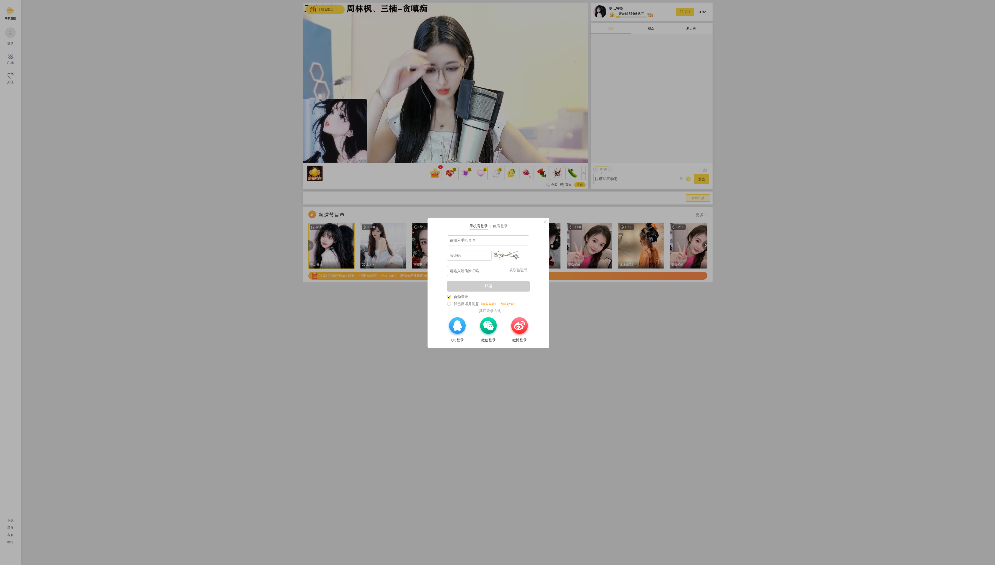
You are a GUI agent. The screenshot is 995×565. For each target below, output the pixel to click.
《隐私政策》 (507, 304)
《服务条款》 (488, 304)
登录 (488, 286)
